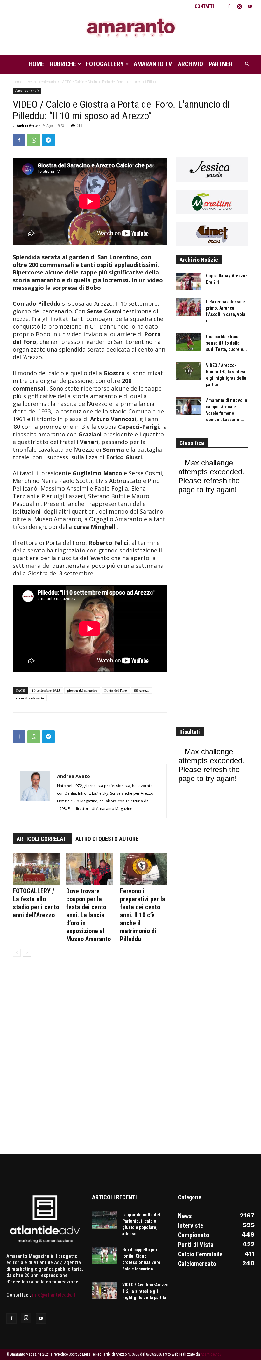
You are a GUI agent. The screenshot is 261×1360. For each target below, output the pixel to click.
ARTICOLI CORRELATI (42, 839)
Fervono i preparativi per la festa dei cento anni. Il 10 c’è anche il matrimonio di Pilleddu (142, 915)
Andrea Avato (27, 125)
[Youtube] (250, 6)
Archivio (190, 64)
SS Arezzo (142, 690)
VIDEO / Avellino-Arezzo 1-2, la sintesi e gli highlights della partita (145, 1291)
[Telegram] (48, 140)
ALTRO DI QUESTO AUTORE (106, 839)
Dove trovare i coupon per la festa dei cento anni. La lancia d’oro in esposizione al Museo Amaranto (88, 915)
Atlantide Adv (211, 1354)
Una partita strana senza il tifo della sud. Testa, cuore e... (226, 343)
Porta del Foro (115, 690)
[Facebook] (229, 6)
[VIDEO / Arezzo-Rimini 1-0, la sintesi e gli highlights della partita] (188, 371)
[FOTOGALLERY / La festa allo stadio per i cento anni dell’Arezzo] (36, 869)
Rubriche (63, 64)
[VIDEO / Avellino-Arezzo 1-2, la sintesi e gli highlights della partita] (104, 1290)
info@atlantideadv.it (53, 1295)
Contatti (204, 6)
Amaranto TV (153, 64)
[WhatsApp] (33, 140)
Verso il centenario (42, 82)
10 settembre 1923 (46, 690)
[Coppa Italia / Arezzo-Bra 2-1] (188, 281)
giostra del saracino (82, 690)
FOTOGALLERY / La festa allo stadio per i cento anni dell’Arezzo (36, 903)
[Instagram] (239, 6)
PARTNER (221, 64)
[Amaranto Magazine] (130, 28)
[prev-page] (17, 953)
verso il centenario (30, 698)
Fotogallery (105, 64)
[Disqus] (90, 1059)
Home (36, 64)
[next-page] (27, 953)
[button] (247, 64)
